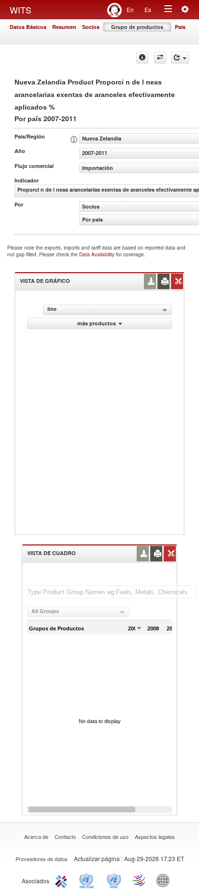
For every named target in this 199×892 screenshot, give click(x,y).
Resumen (64, 26)
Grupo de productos (137, 26)
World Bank (165, 880)
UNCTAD (88, 880)
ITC (62, 880)
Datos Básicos (28, 26)
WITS (20, 9)
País (180, 26)
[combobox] (78, 612)
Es (147, 9)
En (130, 9)
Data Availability (97, 254)
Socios (91, 26)
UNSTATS (114, 880)
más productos (96, 323)
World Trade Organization (139, 880)
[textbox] (112, 592)
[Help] (142, 58)
